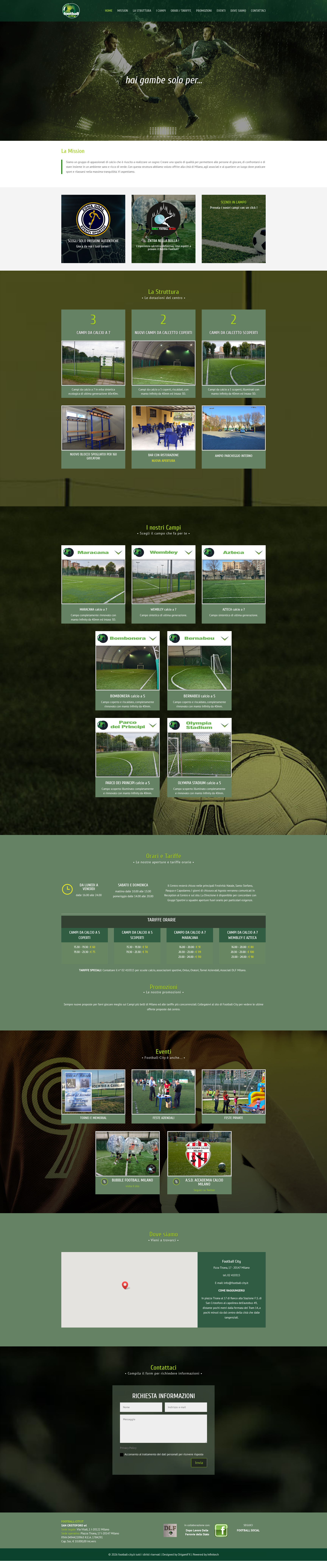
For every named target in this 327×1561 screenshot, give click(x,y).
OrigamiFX (184, 1554)
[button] (126, 1285)
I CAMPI (161, 10)
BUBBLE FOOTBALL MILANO (132, 1180)
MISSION (122, 10)
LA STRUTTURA (142, 10)
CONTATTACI (258, 10)
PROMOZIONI (204, 10)
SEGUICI (248, 1525)
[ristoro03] (163, 449)
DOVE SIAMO (238, 10)
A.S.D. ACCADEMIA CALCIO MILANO (204, 1182)
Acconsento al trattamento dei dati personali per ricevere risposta (164, 1454)
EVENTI (221, 10)
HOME (108, 10)
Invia (199, 1462)
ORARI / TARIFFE (181, 10)
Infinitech (213, 1554)
